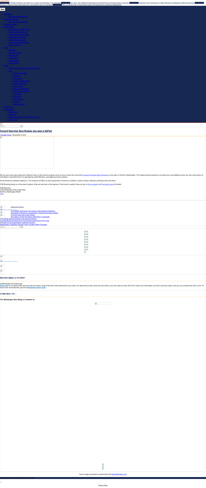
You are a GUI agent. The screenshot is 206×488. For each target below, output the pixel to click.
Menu (2, 9)
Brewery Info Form (15, 45)
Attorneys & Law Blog (20, 73)
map (1, 194)
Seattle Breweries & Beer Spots (19, 29)
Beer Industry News (15, 52)
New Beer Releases (10, 24)
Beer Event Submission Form (18, 16)
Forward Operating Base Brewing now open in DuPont (26, 131)
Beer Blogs (16, 75)
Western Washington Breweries (19, 34)
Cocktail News (13, 57)
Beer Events (8, 14)
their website (93, 184)
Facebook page (107, 184)
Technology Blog (18, 99)
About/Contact (9, 109)
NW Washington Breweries (17, 37)
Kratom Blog (17, 94)
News (6, 47)
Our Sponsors (13, 119)
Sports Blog (17, 96)
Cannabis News (13, 55)
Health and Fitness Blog (21, 88)
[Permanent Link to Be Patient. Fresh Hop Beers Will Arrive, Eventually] (23, 215)
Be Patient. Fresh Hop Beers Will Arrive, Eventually (30, 217)
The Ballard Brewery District (18, 32)
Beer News (12, 50)
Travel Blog (16, 101)
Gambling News (14, 60)
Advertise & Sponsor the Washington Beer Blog (24, 68)
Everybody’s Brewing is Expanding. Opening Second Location (34, 213)
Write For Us (8, 106)
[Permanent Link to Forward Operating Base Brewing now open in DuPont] (27, 168)
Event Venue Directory (11, 19)
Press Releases (14, 63)
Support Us (12, 114)
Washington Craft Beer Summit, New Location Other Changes (23, 224)
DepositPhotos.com (119, 474)
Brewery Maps (8, 27)
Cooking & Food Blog (19, 83)
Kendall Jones (13, 112)
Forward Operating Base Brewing (95, 175)
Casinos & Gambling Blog (21, 81)
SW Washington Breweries (17, 39)
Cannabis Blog (17, 78)
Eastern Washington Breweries (19, 42)
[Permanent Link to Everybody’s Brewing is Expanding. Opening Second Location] (33, 211)
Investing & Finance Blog (21, 91)
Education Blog (18, 86)
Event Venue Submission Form (18, 21)
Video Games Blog (19, 104)
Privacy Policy (103, 485)
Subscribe (4, 286)
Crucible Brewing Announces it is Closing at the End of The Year (24, 221)
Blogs (6, 65)
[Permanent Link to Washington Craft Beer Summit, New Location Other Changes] (17, 223)
